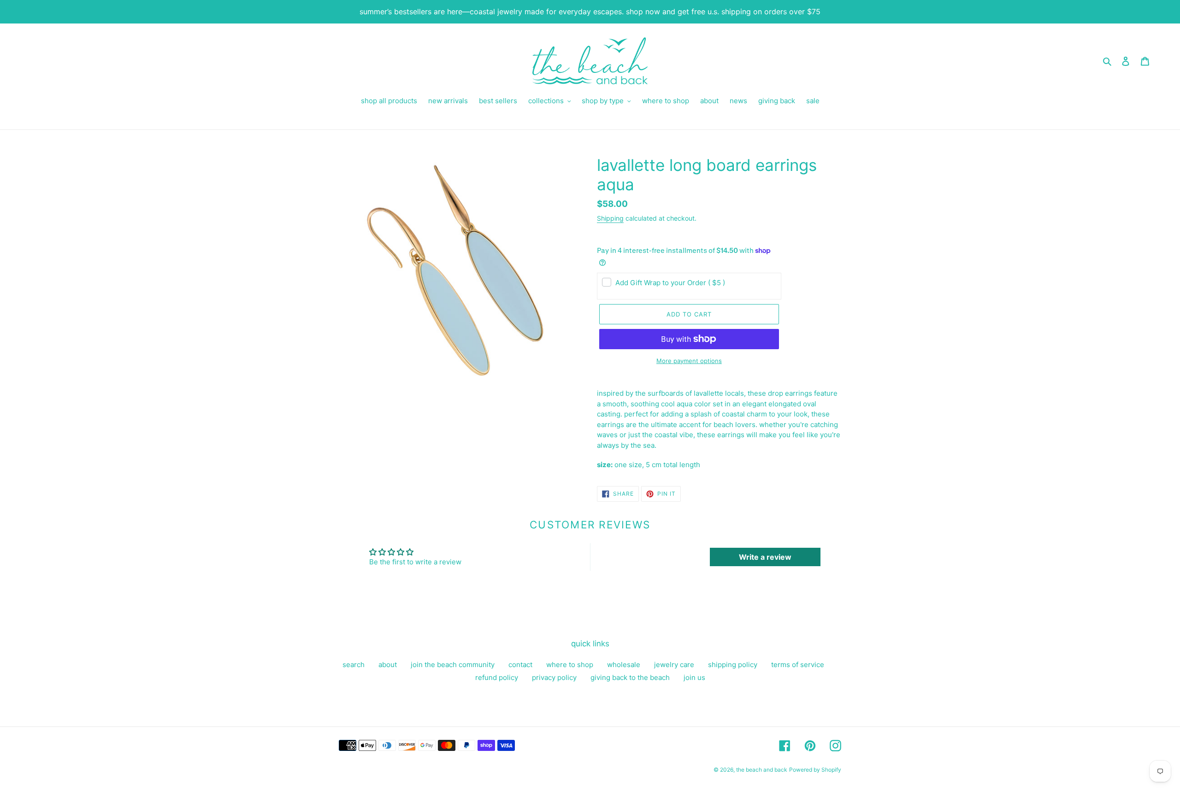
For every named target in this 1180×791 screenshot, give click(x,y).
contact (520, 664)
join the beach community (453, 664)
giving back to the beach (630, 677)
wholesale (623, 664)
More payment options (689, 360)
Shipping (610, 218)
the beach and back (761, 769)
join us (694, 677)
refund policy (496, 677)
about (387, 664)
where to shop (569, 664)
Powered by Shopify (815, 769)
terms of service (797, 664)
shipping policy (732, 664)
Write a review (765, 557)
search (353, 664)
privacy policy (554, 677)
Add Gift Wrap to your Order (670, 282)
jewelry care (674, 664)
